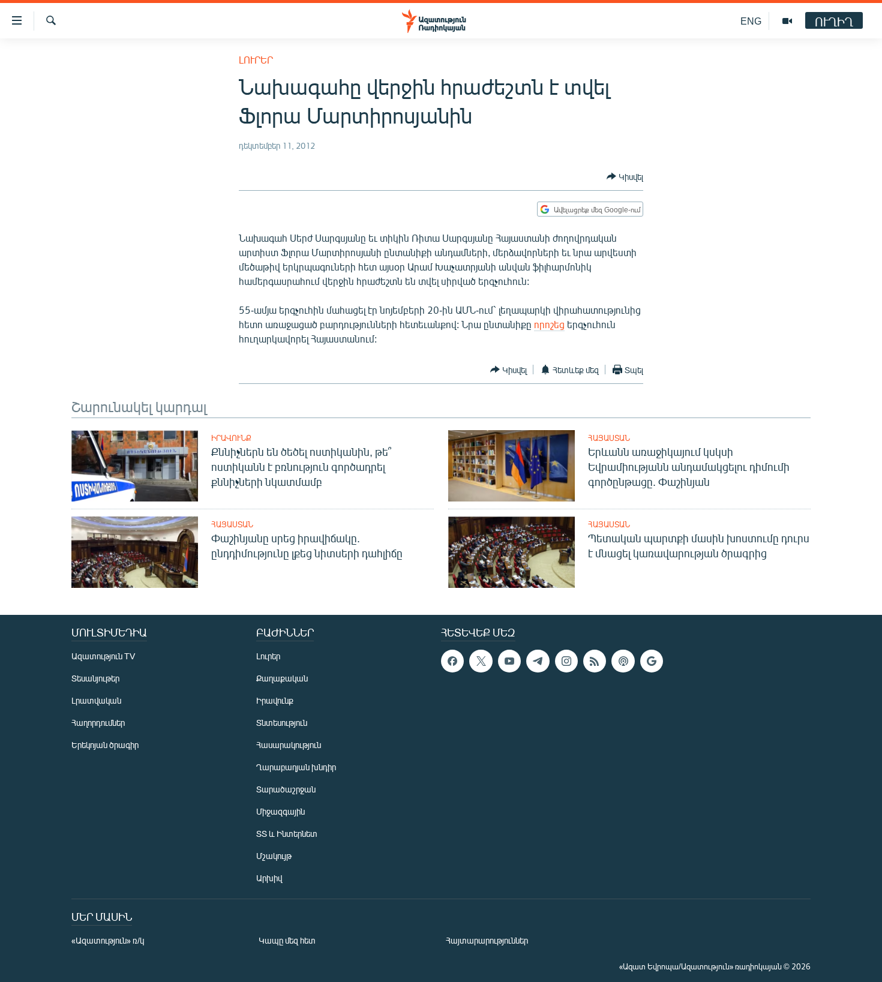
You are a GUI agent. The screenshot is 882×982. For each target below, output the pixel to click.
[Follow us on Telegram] (537, 661)
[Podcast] (622, 661)
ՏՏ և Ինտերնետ (286, 833)
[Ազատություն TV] (787, 21)
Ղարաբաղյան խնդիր (296, 767)
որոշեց (549, 324)
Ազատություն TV (103, 656)
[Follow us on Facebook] (452, 661)
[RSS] (594, 661)
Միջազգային (280, 811)
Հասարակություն (288, 745)
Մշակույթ (274, 856)
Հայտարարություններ (487, 940)
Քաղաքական (282, 678)
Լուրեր (256, 59)
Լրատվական (96, 700)
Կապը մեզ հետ (287, 940)
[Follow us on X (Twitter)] (480, 661)
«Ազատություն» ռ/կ (107, 940)
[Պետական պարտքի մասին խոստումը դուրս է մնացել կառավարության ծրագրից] (511, 552)
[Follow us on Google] (651, 661)
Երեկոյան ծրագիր (105, 745)
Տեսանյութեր (95, 678)
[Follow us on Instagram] (566, 661)
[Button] (625, 176)
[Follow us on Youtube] (509, 661)
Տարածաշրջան (286, 789)
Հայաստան (609, 438)
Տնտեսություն (281, 722)
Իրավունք (231, 438)
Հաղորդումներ (98, 722)
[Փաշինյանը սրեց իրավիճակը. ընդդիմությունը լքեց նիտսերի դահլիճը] (134, 552)
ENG (750, 20)
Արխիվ (269, 878)
